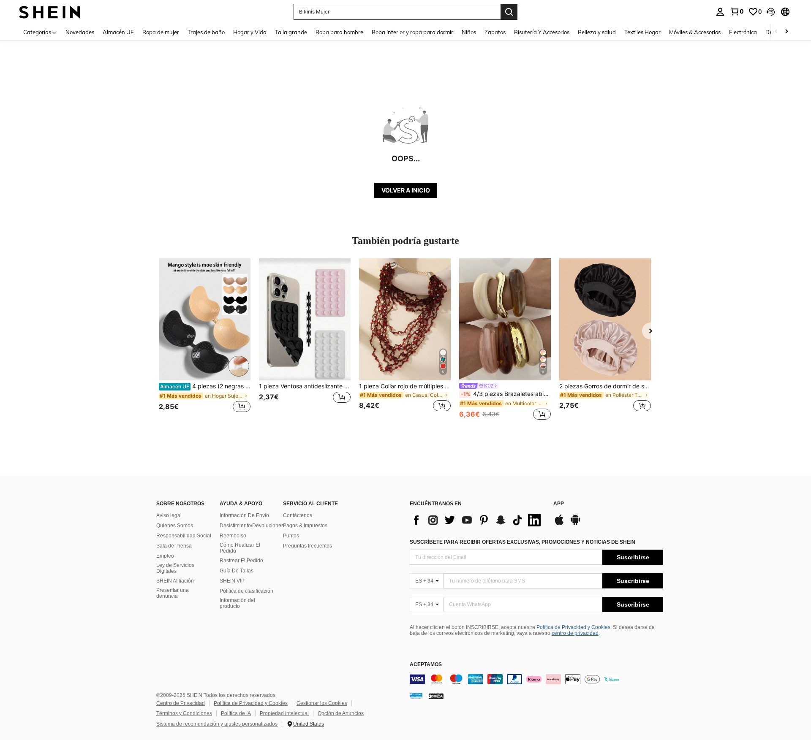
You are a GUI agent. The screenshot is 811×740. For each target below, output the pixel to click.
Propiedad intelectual (284, 713)
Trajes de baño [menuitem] (206, 32)
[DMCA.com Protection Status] (436, 695)
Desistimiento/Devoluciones (252, 526)
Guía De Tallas (236, 571)
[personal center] (720, 12)
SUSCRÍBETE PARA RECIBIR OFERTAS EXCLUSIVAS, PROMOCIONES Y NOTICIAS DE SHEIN (522, 542)
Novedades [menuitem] (79, 32)
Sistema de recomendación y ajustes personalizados (217, 724)
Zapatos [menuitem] (495, 32)
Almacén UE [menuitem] (118, 32)
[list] (477, 520)
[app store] (559, 524)
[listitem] (204, 340)
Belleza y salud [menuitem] (597, 32)
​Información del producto (237, 603)
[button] (771, 12)
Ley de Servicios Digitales (175, 568)
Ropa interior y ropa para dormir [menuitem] (412, 32)
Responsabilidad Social (183, 536)
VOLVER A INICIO (405, 190)
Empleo (165, 556)
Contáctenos (297, 515)
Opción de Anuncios (341, 713)
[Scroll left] (776, 32)
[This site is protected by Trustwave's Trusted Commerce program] (416, 695)
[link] (736, 11)
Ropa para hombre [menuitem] (339, 32)
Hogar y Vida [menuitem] (250, 32)
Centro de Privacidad (180, 703)
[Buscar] (509, 12)
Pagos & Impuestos (305, 526)
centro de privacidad (575, 633)
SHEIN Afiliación (175, 581)
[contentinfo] (536, 679)
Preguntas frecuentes (307, 546)
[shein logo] (49, 11)
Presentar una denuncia (172, 593)
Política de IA (236, 713)
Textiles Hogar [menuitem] (642, 32)
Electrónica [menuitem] (743, 32)
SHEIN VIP (232, 581)
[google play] (575, 524)
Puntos (291, 536)
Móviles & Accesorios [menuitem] (695, 32)
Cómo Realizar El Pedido (240, 548)
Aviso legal (169, 515)
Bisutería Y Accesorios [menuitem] (541, 32)
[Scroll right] (786, 32)
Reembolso (233, 536)
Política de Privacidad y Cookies (573, 627)
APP (558, 504)
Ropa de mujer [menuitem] (160, 32)
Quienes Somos (174, 526)
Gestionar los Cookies (322, 703)
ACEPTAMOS (426, 664)
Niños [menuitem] (469, 32)
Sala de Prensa (174, 546)
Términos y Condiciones (184, 713)
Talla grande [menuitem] (291, 32)
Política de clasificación (246, 591)
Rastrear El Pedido (241, 561)
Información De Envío (244, 515)
